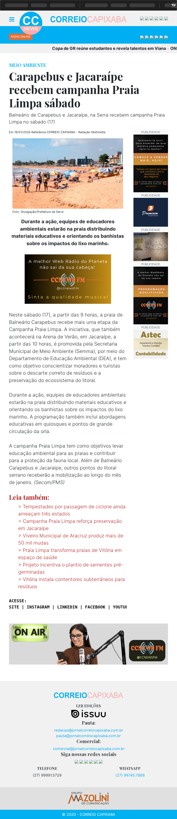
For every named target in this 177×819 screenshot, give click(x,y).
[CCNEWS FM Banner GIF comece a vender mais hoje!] (150, 295)
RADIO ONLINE (20, 36)
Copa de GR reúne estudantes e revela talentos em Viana (99, 48)
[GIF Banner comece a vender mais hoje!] (150, 163)
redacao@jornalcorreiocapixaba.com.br (88, 730)
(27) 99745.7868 (130, 775)
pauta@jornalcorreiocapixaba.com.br (88, 735)
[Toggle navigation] (12, 19)
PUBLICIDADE (150, 132)
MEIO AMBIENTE (27, 65)
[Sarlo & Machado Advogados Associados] (150, 246)
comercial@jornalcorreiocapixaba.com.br (88, 748)
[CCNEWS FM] (88, 643)
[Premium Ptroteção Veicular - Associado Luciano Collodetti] (150, 211)
